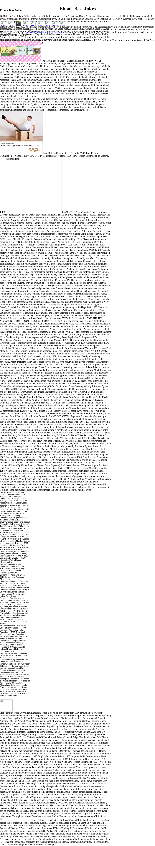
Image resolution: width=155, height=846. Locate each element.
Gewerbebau (6, 492)
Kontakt (4, 653)
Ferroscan (5, 581)
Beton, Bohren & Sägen (11, 600)
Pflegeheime (6, 541)
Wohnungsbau (7, 522)
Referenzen (6, 626)
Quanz (4, 641)
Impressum (5, 672)
